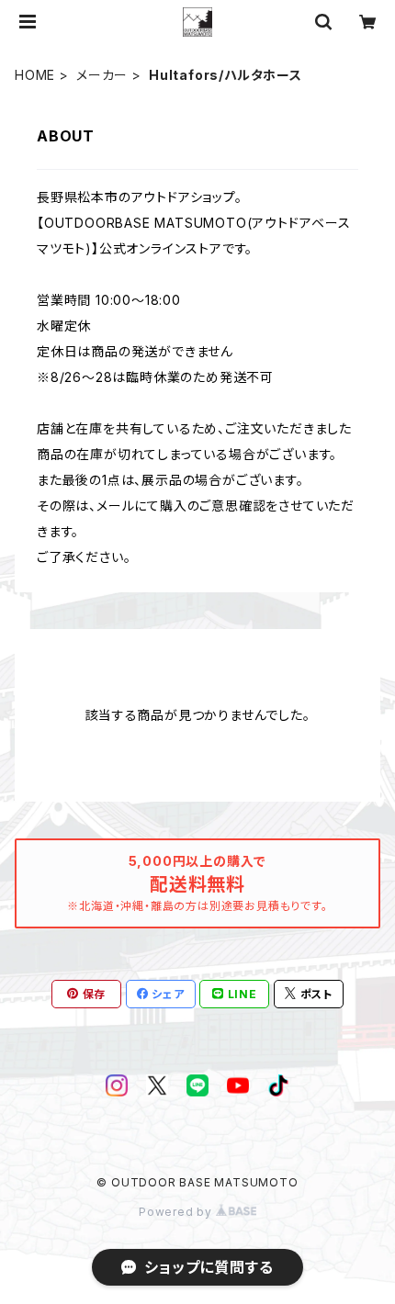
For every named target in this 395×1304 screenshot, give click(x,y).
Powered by (177, 1212)
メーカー (102, 75)
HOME (35, 75)
